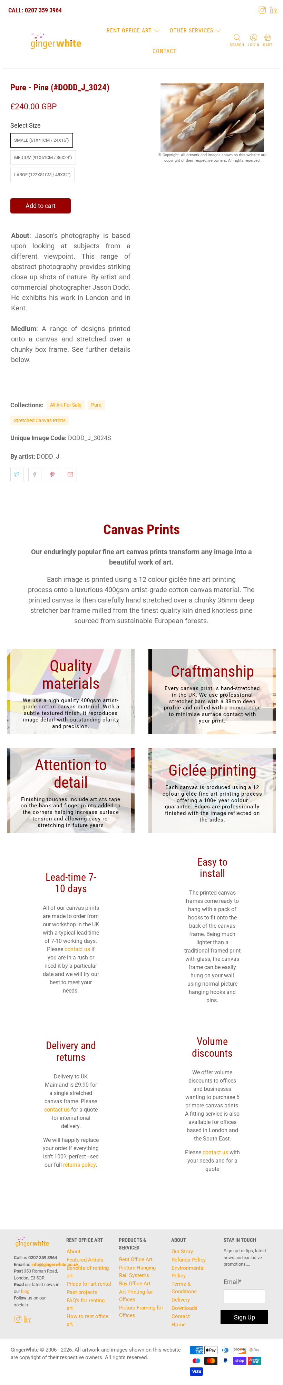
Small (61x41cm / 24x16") (41, 140)
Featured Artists (85, 1260)
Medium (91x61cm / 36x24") (43, 157)
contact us (77, 949)
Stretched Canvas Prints (40, 420)
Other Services (191, 30)
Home (179, 1325)
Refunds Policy (189, 1260)
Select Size (25, 125)
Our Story (182, 1251)
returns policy (79, 1165)
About (73, 1251)
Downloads (184, 1308)
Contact (164, 51)
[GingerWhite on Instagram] (262, 10)
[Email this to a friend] (70, 474)
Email (233, 1281)
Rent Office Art (129, 30)
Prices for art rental (89, 1284)
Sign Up (244, 1317)
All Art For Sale (65, 405)
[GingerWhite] (55, 41)
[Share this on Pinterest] (52, 474)
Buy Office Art (134, 1284)
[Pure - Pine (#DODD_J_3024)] (212, 117)
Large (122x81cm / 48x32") (42, 174)
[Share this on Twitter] (16, 474)
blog (25, 1291)
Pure (96, 405)
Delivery (181, 1300)
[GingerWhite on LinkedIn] (273, 10)
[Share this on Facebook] (34, 474)
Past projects (82, 1292)
